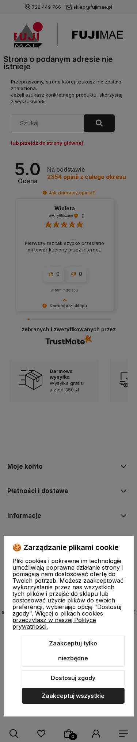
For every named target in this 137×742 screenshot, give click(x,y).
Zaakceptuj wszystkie (73, 695)
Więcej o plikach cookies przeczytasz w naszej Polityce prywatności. (57, 620)
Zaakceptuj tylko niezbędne (73, 651)
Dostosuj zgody (73, 678)
